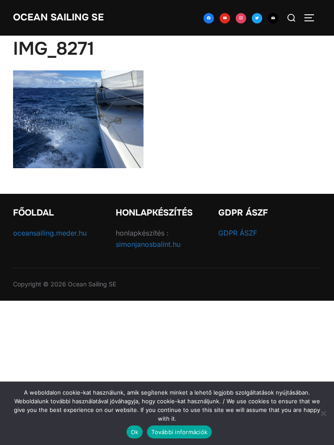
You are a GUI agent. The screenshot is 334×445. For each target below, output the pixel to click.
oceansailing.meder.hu (50, 233)
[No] (323, 413)
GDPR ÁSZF (237, 233)
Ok (135, 431)
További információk (179, 431)
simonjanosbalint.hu (148, 244)
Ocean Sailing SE (58, 17)
